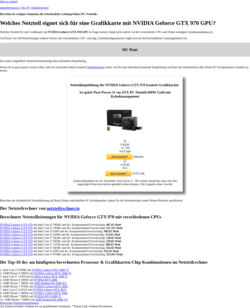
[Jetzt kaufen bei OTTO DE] (125, 161)
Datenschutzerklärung (26, 303)
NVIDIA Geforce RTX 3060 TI (50, 270)
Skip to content (8, 1)
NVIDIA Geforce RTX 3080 (51, 293)
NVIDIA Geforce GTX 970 (16, 224)
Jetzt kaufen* (119, 156)
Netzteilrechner (96, 67)
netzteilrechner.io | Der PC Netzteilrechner (24, 7)
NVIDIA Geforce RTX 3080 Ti (49, 276)
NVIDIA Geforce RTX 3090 (51, 286)
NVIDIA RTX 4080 (45, 279)
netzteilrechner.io (63, 208)
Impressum (6, 303)
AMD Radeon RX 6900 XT (50, 283)
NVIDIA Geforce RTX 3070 (49, 289)
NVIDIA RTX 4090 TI (47, 296)
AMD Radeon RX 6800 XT (51, 299)
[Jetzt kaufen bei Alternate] (125, 141)
